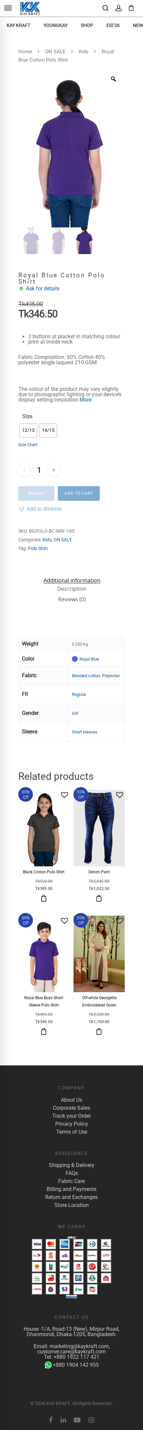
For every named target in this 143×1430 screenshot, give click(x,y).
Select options (44, 898)
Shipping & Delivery (71, 1165)
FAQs (72, 1173)
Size (27, 416)
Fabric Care (71, 1181)
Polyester (111, 675)
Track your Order (71, 1116)
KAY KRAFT (18, 25)
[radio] (28, 430)
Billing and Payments (71, 1189)
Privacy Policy (71, 1124)
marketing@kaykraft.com (79, 1346)
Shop (87, 25)
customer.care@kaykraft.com (71, 1351)
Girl (75, 713)
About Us (71, 1100)
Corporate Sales (71, 1108)
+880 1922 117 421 (76, 1357)
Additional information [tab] (72, 580)
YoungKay (56, 25)
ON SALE (55, 52)
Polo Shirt (38, 548)
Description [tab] (71, 588)
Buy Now (36, 493)
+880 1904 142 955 (76, 1365)
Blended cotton (86, 675)
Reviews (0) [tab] (72, 599)
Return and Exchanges (71, 1197)
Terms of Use (71, 1132)
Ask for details (43, 288)
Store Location (72, 1205)
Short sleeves (84, 731)
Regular (79, 694)
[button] (40, 509)
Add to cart (79, 493)
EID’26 (113, 25)
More (85, 400)
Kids (83, 52)
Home (25, 52)
